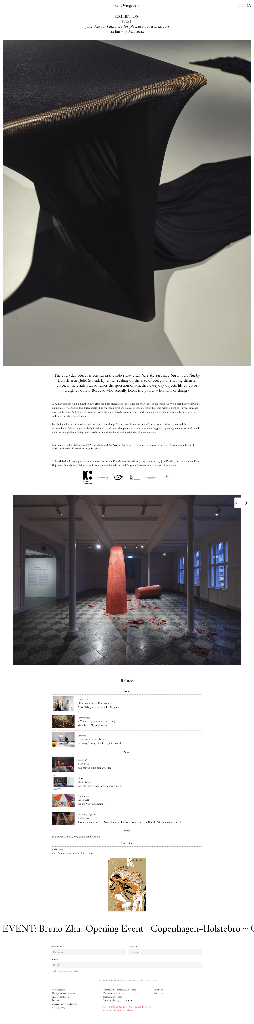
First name (57, 946)
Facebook (158, 989)
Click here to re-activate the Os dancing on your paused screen (127, 980)
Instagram (158, 993)
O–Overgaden (127, 5)
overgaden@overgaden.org (64, 1003)
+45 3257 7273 (58, 1007)
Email (55, 959)
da (248, 5)
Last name (133, 946)
